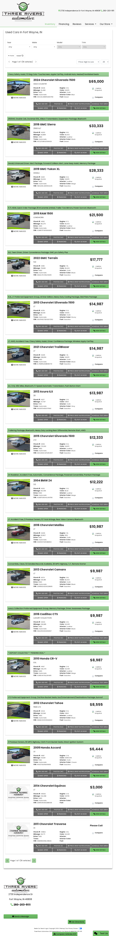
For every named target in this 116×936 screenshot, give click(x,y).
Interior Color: (65, 95)
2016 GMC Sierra (44, 124)
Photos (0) (58, 810)
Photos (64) (58, 193)
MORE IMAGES (19, 97)
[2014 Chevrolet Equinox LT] (18, 792)
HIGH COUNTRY (40, 84)
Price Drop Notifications (79, 104)
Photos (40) (58, 593)
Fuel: (62, 97)
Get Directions (77, 922)
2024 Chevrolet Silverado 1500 (54, 80)
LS (34, 828)
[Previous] (9, 62)
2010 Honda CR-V (45, 658)
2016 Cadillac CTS (45, 614)
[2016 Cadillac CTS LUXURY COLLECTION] (18, 621)
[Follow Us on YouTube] (23, 910)
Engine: (63, 88)
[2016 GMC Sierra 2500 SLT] (18, 131)
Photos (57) (58, 460)
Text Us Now (81, 108)
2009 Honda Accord (47, 747)
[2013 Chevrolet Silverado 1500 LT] (18, 309)
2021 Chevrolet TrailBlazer (51, 347)
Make (34, 42)
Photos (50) (58, 415)
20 (34, 395)
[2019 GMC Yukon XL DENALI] (18, 176)
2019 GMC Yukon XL (46, 169)
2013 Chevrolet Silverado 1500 (53, 302)
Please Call (96, 825)
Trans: (36, 95)
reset (19, 55)
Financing (62, 108)
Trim (84, 42)
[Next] (36, 62)
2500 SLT (37, 128)
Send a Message (21, 916)
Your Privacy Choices (72, 928)
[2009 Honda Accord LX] (18, 754)
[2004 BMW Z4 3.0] (18, 487)
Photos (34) (58, 282)
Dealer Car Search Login (41, 928)
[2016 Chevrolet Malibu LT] (18, 532)
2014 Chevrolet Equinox (49, 786)
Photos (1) (58, 104)
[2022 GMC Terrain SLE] (18, 265)
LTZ (34, 440)
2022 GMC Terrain (45, 258)
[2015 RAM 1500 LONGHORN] (18, 220)
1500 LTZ (37, 707)
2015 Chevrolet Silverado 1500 (54, 436)
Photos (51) (58, 148)
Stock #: (36, 88)
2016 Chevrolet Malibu (48, 525)
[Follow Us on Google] (31, 910)
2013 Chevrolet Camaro (49, 569)
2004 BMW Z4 (42, 480)
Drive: (35, 92)
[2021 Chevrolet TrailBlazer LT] (18, 354)
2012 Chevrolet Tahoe (48, 703)
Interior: (63, 92)
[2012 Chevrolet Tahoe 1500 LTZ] (18, 710)
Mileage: (36, 90)
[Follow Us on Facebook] (9, 910)
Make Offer (43, 108)
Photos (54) (58, 727)
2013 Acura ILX (43, 391)
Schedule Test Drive (100, 104)
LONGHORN (38, 217)
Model (59, 42)
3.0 (34, 484)
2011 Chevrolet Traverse (49, 824)
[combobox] (19, 47)
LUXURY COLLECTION (42, 618)
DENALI (36, 173)
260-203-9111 (108, 10)
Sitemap (62, 928)
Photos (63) (58, 237)
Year (9, 42)
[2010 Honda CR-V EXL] (18, 665)
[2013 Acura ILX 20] (18, 398)
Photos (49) (58, 549)
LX (34, 751)
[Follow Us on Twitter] (16, 910)
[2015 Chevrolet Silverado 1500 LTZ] (18, 443)
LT (34, 306)
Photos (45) (58, 771)
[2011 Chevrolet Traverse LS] (18, 831)
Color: (62, 90)
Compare (99, 97)
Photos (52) (58, 326)
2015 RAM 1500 (43, 213)
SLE (34, 262)
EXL (34, 662)
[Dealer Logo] (23, 11)
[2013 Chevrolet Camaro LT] (18, 576)
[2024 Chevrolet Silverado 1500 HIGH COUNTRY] (18, 87)
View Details (100, 108)
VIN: (35, 97)
